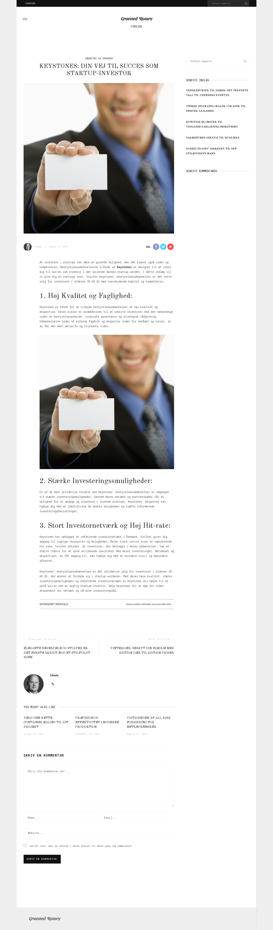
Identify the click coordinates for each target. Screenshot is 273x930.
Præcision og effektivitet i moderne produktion (97, 723)
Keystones (124, 267)
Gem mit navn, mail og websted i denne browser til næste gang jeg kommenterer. (81, 846)
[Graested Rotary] (45, 918)
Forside (30, 3)
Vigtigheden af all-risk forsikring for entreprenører (149, 723)
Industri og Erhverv (99, 58)
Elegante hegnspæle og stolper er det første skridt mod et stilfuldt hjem (57, 653)
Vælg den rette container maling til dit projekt (46, 723)
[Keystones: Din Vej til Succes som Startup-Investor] (99, 158)
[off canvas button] (25, 19)
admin (38, 246)
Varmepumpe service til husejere (212, 138)
